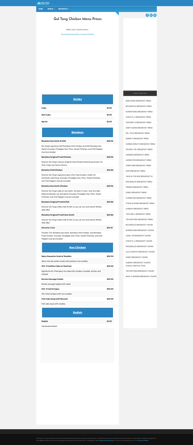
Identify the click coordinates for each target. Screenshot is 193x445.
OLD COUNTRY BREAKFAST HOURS (140, 252)
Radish (91, 34)
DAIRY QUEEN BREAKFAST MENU (139, 128)
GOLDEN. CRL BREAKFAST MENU (139, 149)
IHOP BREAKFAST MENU (135, 171)
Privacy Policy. (143, 440)
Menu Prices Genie (106, 440)
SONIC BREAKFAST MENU (136, 192)
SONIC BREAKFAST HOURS (137, 257)
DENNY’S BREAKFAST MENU (137, 139)
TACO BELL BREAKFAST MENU (138, 214)
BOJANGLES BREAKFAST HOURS (139, 225)
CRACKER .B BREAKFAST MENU (138, 122)
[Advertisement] (77, 64)
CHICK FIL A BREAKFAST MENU (138, 117)
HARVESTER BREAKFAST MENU (138, 160)
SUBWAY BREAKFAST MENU (137, 209)
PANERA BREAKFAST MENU (137, 187)
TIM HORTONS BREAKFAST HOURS (140, 271)
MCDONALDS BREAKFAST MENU (139, 182)
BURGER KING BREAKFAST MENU (139, 112)
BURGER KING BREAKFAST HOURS (140, 230)
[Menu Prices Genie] (43, 3)
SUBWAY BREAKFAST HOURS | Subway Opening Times (138, 264)
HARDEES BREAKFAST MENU (137, 155)
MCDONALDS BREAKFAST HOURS (139, 246)
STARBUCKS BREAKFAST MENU (139, 198)
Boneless (71, 34)
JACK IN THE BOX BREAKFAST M (139, 176)
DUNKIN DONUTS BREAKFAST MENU (140, 144)
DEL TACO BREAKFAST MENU (138, 133)
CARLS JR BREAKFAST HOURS (138, 236)
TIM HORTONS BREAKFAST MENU (139, 219)
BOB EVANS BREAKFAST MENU (138, 101)
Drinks (63, 34)
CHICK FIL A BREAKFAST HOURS (139, 241)
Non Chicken (82, 34)
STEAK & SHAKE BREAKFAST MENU (140, 203)
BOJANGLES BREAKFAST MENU (139, 106)
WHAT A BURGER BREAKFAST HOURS (141, 276)
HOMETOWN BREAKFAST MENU (138, 165)
